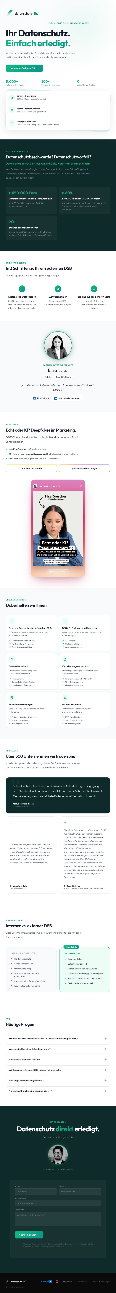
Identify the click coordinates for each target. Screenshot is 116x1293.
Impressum (67, 1281)
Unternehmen (20, 1198)
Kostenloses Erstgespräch (22, 68)
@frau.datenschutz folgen (84, 468)
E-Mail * (62, 1186)
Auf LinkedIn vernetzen (69, 398)
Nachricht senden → (29, 1234)
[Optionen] (76, 486)
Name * (18, 1186)
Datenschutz (82, 1281)
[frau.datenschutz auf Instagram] (57, 1281)
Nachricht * (19, 1210)
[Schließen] (81, 486)
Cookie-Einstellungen (101, 1281)
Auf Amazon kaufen (31, 468)
